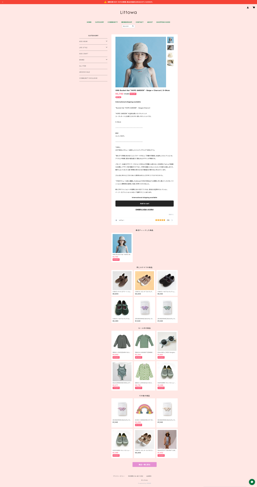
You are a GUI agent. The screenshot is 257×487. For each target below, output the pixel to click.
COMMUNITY (113, 22)
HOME (89, 22)
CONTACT (140, 22)
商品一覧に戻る (144, 465)
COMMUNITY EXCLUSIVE (88, 78)
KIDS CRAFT (83, 54)
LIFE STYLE (83, 47)
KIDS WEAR (83, 41)
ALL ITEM (82, 66)
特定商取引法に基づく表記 (135, 476)
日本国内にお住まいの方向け (145, 209)
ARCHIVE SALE (84, 72)
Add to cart (144, 204)
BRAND (81, 60)
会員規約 (148, 476)
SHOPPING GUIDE (163, 22)
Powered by (142, 483)
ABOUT (150, 22)
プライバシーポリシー (119, 476)
